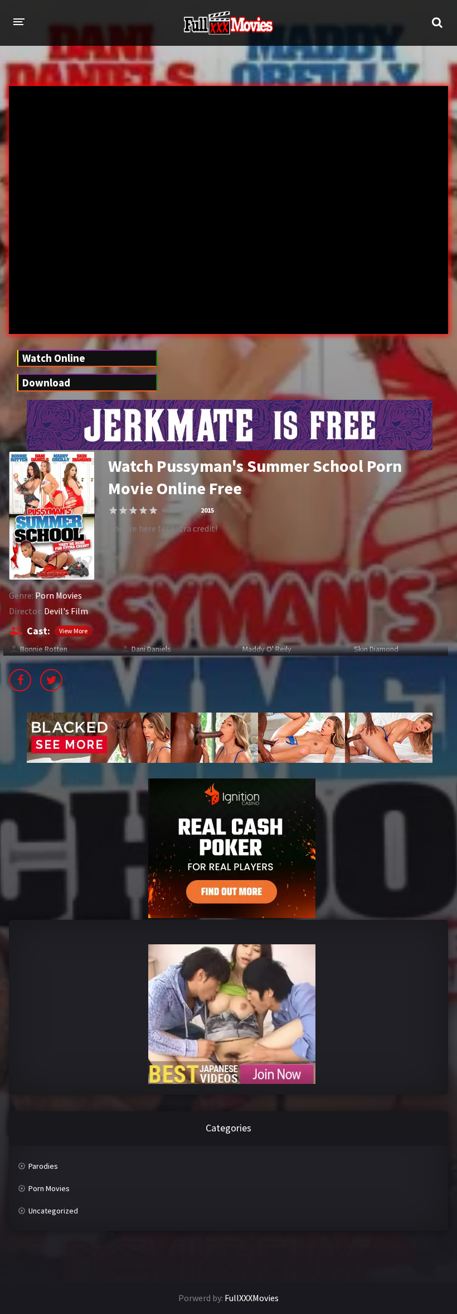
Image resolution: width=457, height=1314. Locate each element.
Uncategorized (53, 1211)
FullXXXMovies (252, 1297)
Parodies (43, 1166)
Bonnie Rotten (43, 649)
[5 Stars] (153, 510)
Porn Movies (58, 595)
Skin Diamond (376, 649)
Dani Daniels (151, 649)
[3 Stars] (133, 510)
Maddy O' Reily (266, 649)
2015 (207, 510)
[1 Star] (113, 510)
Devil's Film (66, 611)
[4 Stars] (143, 510)
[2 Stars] (123, 510)
